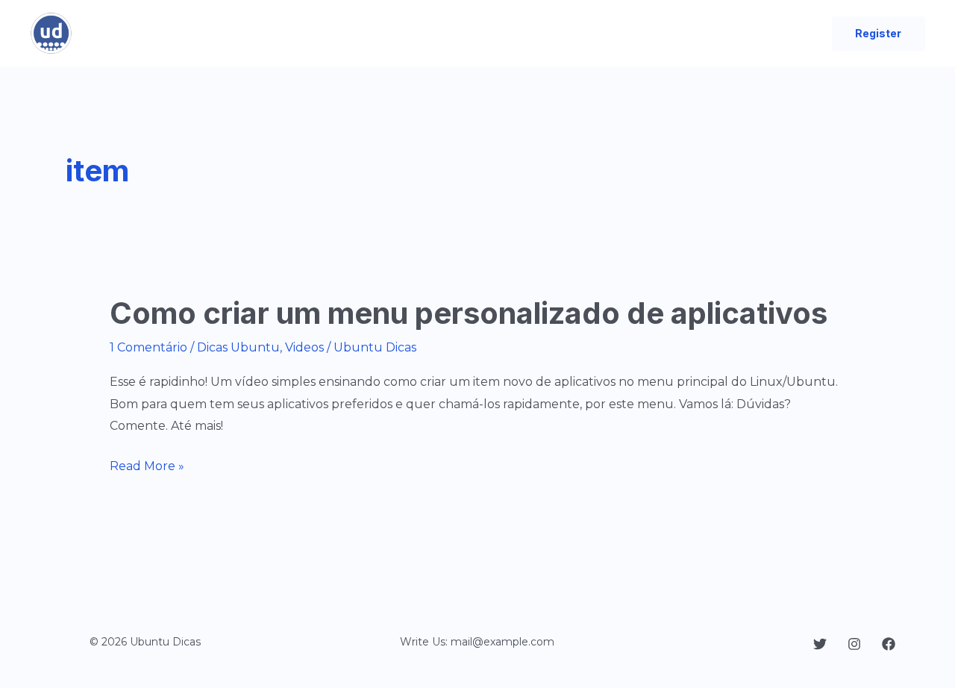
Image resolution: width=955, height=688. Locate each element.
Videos (304, 347)
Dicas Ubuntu (238, 347)
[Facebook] (888, 644)
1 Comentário (148, 347)
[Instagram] (854, 644)
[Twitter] (820, 644)
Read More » (147, 468)
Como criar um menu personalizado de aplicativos (468, 313)
